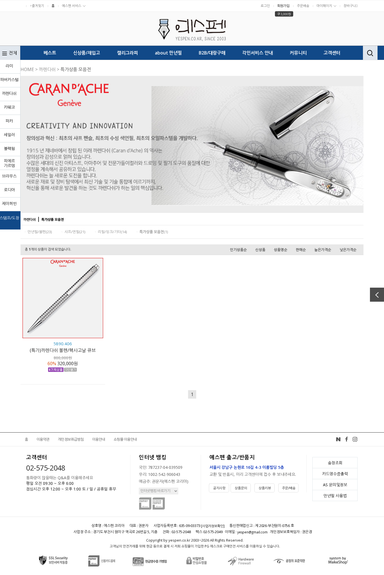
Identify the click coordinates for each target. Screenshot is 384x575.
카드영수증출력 (335, 473)
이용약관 (43, 439)
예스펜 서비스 (71, 5)
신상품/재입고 (86, 53)
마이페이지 (324, 5)
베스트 (50, 53)
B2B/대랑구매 (212, 53)
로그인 (265, 5)
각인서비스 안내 (257, 53)
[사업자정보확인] (212, 526)
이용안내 (98, 439)
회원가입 (283, 5)
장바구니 (351, 5)
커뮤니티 (298, 53)
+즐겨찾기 (37, 5)
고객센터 (332, 53)
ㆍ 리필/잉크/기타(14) (110, 231)
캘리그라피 (127, 53)
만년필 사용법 (335, 495)
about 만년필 (168, 53)
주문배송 (303, 5)
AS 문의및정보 (335, 484)
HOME (27, 69)
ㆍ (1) (151, 231)
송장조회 (335, 462)
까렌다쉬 (47, 69)
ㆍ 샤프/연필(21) (72, 231)
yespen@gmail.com (252, 532)
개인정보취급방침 (71, 439)
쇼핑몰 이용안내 (125, 439)
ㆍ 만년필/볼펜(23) (37, 231)
